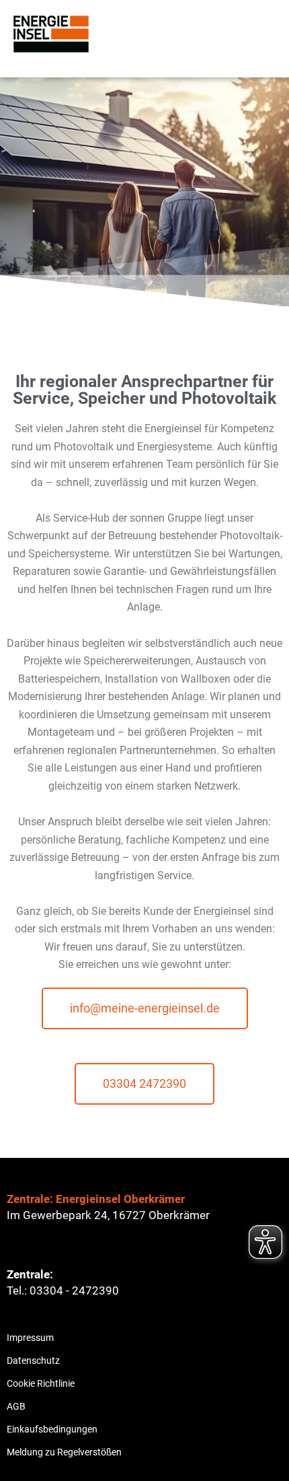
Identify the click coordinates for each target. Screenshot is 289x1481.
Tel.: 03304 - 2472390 (63, 1290)
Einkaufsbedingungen (52, 1429)
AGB (16, 1406)
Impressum (30, 1337)
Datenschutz (33, 1360)
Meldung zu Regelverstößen (64, 1452)
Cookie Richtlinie (41, 1383)
